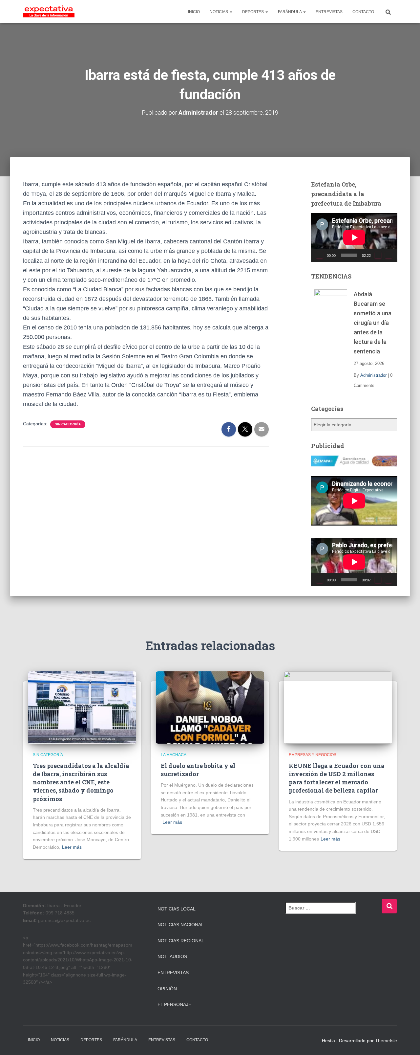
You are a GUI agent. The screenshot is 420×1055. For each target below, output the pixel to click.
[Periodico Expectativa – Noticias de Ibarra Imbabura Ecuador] (48, 12)
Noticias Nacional (181, 924)
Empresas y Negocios (312, 754)
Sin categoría (68, 424)
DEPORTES (253, 12)
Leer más (72, 847)
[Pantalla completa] (388, 255)
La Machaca (173, 754)
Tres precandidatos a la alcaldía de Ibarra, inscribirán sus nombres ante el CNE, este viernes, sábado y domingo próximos (81, 782)
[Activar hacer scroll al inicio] (407, 1042)
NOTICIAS (219, 12)
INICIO (194, 12)
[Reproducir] (319, 255)
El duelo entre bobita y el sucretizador (198, 770)
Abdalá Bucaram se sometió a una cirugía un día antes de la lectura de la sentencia (372, 323)
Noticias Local (177, 908)
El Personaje (174, 1004)
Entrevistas (173, 972)
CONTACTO (363, 12)
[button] (230, 12)
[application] (354, 237)
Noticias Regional (181, 940)
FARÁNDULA (290, 12)
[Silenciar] (378, 255)
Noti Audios (172, 956)
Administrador (373, 375)
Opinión (167, 988)
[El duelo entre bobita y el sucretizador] (210, 707)
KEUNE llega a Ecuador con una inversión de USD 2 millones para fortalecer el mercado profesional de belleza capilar (337, 778)
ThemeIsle (386, 1040)
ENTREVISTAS (329, 12)
